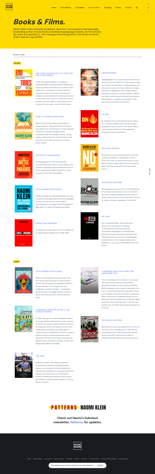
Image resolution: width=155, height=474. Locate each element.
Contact (128, 8)
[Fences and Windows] (23, 233)
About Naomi (66, 8)
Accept (100, 465)
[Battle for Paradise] (23, 164)
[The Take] (23, 365)
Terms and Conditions (109, 459)
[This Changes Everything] (23, 198)
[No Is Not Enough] (89, 157)
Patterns (76, 422)
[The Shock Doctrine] (89, 329)
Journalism (79, 8)
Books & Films (94, 8)
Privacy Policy (94, 459)
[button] (137, 7)
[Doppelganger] (23, 82)
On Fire (118, 280)
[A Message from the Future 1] (89, 280)
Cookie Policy (123, 459)
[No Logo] (89, 226)
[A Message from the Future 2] (23, 319)
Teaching (107, 8)
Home (54, 8)
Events (118, 8)
